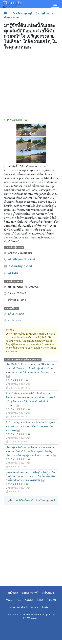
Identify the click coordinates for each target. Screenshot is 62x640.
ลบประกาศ (14, 320)
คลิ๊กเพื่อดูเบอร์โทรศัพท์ (21, 259)
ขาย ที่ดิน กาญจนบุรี (19, 383)
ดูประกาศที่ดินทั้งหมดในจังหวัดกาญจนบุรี (31, 500)
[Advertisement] (31, 85)
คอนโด (28, 600)
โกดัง (40, 600)
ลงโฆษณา (48, 592)
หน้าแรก (13, 592)
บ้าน (18, 600)
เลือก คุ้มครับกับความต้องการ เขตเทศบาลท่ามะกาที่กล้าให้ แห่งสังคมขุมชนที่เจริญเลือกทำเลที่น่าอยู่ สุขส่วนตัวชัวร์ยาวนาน (30, 451)
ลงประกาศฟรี (30, 592)
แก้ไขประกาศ (16, 313)
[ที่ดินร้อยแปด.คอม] (11, 4)
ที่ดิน (9, 600)
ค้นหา (34, 607)
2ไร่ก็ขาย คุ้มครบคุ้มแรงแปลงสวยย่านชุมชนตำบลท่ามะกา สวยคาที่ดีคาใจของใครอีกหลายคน (31, 426)
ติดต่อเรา (47, 607)
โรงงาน (51, 600)
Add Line (13, 272)
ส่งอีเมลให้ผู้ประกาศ (20, 266)
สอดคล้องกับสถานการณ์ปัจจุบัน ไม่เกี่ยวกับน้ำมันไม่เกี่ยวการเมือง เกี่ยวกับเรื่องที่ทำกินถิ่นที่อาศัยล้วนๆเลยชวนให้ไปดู (30, 476)
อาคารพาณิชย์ (18, 607)
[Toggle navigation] (55, 4)
